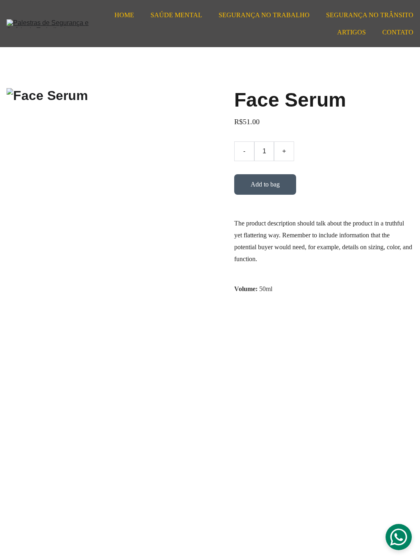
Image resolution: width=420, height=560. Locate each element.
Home (124, 14)
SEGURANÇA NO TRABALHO (264, 14)
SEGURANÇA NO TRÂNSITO (369, 14)
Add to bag (265, 184)
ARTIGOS (351, 32)
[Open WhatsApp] (399, 537)
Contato (397, 32)
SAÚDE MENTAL (176, 14)
